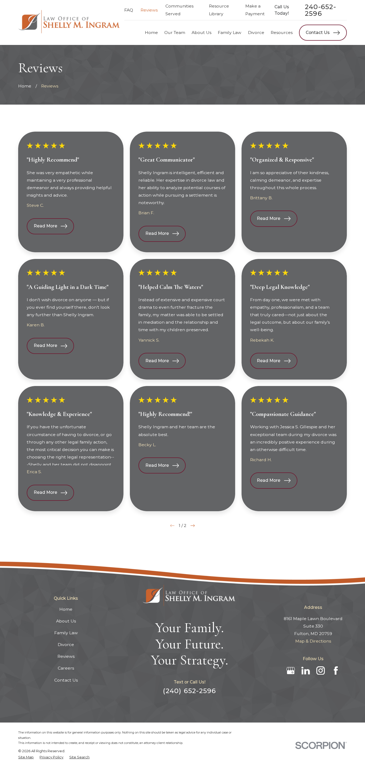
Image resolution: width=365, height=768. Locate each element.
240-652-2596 (320, 10)
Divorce (66, 644)
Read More (45, 225)
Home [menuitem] (151, 32)
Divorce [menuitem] (256, 32)
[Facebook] (336, 670)
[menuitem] (26, 757)
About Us (66, 621)
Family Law (66, 632)
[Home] (69, 23)
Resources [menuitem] (282, 32)
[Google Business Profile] (290, 670)
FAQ (128, 10)
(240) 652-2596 (189, 691)
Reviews (149, 10)
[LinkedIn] (305, 670)
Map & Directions (313, 641)
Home (65, 609)
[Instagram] (320, 670)
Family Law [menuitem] (229, 32)
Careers (66, 668)
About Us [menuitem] (201, 32)
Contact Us (318, 32)
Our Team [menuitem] (174, 32)
